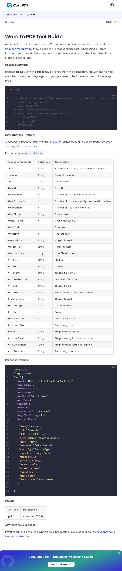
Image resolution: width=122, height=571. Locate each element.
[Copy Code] (112, 98)
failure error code (82, 338)
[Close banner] (119, 553)
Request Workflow (16, 49)
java (19, 89)
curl (11, 89)
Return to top (112, 22)
